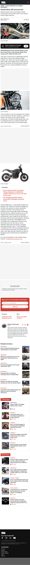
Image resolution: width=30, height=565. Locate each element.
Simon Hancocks (5, 19)
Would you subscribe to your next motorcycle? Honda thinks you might (10, 358)
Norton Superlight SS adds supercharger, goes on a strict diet (22, 317)
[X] (10, 538)
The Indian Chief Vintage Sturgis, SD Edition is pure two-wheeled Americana (11, 391)
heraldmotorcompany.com (14, 239)
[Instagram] (6, 538)
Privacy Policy (5, 309)
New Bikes (4, 7)
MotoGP (12, 412)
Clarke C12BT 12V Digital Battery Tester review (17, 405)
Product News (14, 478)
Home (2, 5)
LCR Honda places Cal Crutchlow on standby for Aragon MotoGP (17, 416)
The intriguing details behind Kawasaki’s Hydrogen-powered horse (13, 199)
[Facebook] (2, 538)
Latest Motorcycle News (13, 5)
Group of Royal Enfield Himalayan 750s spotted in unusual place (10, 349)
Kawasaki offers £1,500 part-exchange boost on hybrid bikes (9, 374)
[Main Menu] (28, 2)
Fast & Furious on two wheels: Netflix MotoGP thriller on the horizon (18, 446)
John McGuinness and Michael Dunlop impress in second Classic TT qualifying (18, 491)
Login (2, 554)
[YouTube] (14, 538)
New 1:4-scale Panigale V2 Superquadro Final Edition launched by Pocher (17, 426)
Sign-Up (3, 555)
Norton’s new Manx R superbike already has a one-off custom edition (11, 382)
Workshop (13, 402)
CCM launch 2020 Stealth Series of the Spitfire (7, 317)
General (12, 422)
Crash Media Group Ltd (7, 540)
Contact (3, 550)
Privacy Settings (5, 553)
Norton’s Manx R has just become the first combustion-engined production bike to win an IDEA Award (18, 501)
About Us (3, 548)
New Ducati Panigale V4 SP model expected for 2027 (10, 365)
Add (26, 46)
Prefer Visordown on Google (13, 45)
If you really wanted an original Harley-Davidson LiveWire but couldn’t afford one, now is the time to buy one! (18, 471)
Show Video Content (15, 286)
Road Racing (14, 488)
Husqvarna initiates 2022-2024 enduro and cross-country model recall (18, 436)
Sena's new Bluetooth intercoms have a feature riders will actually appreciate (19, 481)
